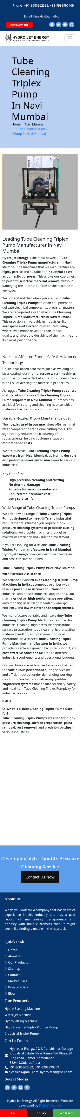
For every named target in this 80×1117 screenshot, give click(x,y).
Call (13, 1113)
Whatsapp (67, 1113)
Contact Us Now (40, 877)
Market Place (17, 981)
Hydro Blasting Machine (22, 1008)
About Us (15, 956)
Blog (11, 993)
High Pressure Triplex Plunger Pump (31, 1027)
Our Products (18, 962)
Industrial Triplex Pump (22, 1033)
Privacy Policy (18, 987)
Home (16, 124)
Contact (14, 975)
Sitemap (14, 968)
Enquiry (40, 1113)
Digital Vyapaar (50, 1105)
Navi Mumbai (34, 124)
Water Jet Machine (18, 1015)
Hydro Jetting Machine (21, 1021)
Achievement (19, 25)
